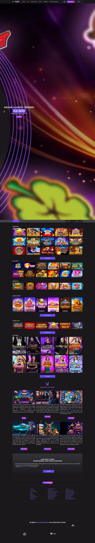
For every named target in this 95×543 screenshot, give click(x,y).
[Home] (17, 1)
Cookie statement (51, 498)
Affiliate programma (52, 496)
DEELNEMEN (19, 117)
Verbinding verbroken (52, 493)
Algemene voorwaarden (70, 492)
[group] (16, 221)
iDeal (31, 492)
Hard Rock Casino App (52, 492)
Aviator (14, 438)
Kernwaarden (32, 490)
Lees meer (49, 471)
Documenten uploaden (70, 493)
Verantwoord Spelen (69, 497)
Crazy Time (69, 410)
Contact (67, 488)
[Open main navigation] (13, 1)
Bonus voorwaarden (69, 491)
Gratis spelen (32, 497)
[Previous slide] (4, 111)
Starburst (23, 466)
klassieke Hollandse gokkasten (42, 437)
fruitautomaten (21, 410)
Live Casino (40, 404)
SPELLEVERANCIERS (43, 522)
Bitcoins (31, 493)
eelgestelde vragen (69, 490)
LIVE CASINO (47, 376)
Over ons (32, 488)
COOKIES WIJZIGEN (47, 482)
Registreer (70, 1)
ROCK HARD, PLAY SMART (47, 387)
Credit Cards (32, 495)
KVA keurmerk (50, 497)
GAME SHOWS (71, 418)
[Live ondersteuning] (65, 2)
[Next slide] (91, 111)
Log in (79, 1)
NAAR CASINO (47, 258)
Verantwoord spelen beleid (53, 491)
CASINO (24, 418)
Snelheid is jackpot (33, 496)
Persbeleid (50, 490)
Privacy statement (69, 495)
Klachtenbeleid (68, 496)
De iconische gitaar (33, 491)
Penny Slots (32, 498)
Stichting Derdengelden (52, 495)
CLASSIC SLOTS (47, 332)
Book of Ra (28, 466)
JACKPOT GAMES (47, 315)
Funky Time (74, 409)
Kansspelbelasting (51, 488)
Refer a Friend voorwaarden (71, 498)
